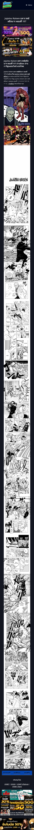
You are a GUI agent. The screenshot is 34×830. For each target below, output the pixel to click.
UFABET (6, 784)
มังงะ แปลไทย (16, 814)
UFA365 (13, 784)
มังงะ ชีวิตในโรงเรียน (20, 812)
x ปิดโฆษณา (5, 815)
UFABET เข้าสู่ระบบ (22, 784)
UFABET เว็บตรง (17, 786)
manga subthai (11, 812)
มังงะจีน (22, 814)
